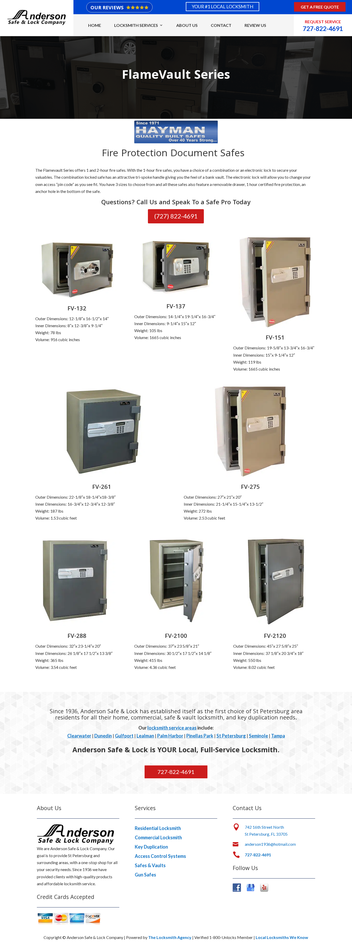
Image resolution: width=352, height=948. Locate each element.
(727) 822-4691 (176, 216)
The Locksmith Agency (169, 937)
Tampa (278, 736)
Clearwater (79, 736)
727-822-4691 (176, 771)
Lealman (145, 736)
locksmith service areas (172, 728)
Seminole (258, 736)
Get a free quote (320, 6)
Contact (221, 25)
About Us (187, 25)
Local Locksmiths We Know (282, 937)
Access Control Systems (160, 856)
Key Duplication (151, 847)
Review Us (255, 25)
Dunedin (103, 736)
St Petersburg (231, 736)
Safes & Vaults (150, 865)
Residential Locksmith (158, 828)
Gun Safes (145, 875)
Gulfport (124, 736)
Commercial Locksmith (158, 837)
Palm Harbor (170, 736)
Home (94, 25)
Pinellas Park (199, 736)
